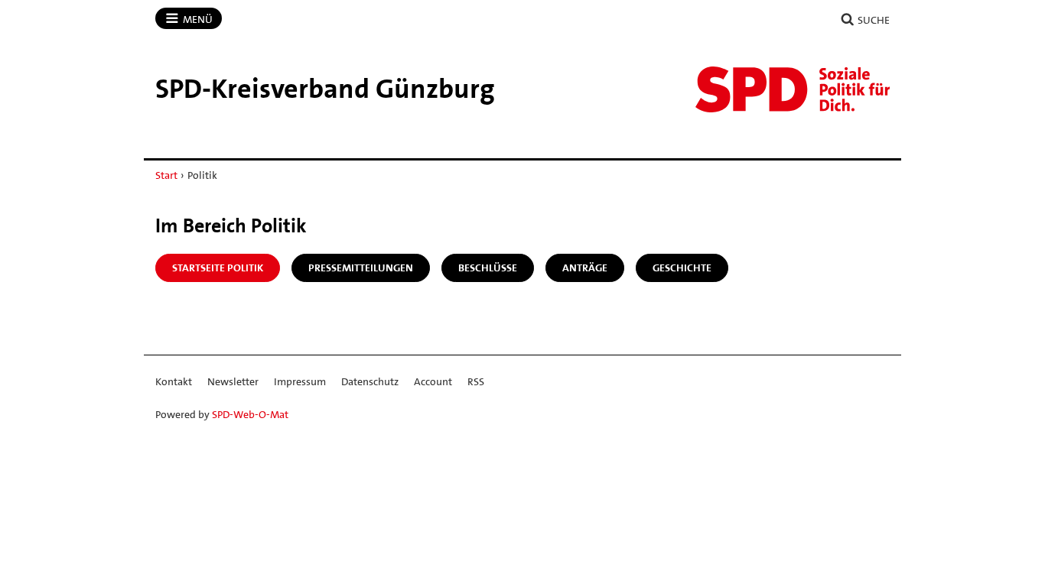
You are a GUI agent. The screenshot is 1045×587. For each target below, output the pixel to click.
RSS (475, 381)
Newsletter (233, 381)
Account (433, 381)
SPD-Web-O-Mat (250, 414)
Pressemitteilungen (360, 267)
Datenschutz (370, 381)
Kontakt (173, 381)
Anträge (584, 267)
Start (166, 175)
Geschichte (682, 267)
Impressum (300, 381)
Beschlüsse (487, 267)
